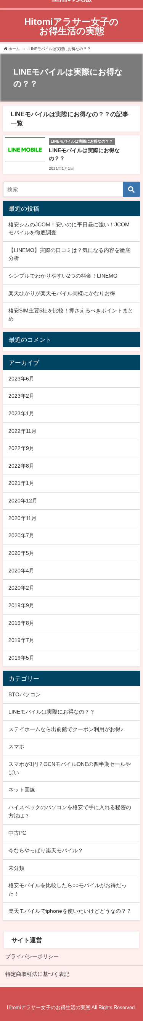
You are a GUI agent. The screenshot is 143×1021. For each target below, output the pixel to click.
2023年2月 (21, 395)
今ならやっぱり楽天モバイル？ (45, 850)
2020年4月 (21, 570)
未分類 (16, 868)
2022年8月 (21, 465)
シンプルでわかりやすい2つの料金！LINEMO (62, 275)
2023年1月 (21, 413)
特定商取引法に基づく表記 (37, 974)
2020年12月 (22, 500)
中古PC (17, 833)
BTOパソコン (24, 694)
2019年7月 (21, 640)
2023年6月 (21, 378)
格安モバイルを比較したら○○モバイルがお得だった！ (67, 889)
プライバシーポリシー (32, 956)
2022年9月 (21, 448)
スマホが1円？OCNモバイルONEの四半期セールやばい (69, 768)
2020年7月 (21, 535)
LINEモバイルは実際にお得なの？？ (51, 711)
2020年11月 (22, 518)
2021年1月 (21, 483)
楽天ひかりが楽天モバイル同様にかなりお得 (61, 293)
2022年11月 (22, 431)
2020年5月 (21, 553)
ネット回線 (21, 789)
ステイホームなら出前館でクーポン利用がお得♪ (65, 729)
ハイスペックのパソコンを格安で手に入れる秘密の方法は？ (69, 811)
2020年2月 (21, 587)
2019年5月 (21, 657)
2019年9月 (21, 605)
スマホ (16, 746)
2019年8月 (21, 623)
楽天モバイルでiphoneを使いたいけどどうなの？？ (70, 911)
